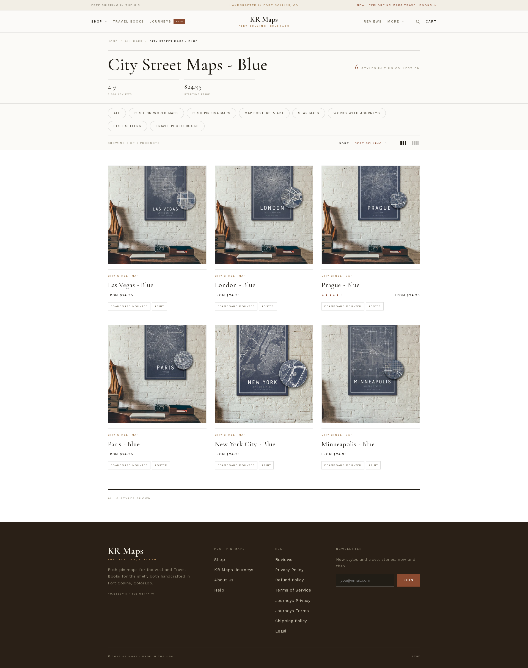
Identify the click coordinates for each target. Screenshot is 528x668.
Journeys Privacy (292, 600)
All (117, 113)
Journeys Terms (292, 611)
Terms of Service (293, 590)
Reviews (373, 21)
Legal (281, 631)
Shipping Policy (291, 621)
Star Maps (308, 113)
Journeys (166, 21)
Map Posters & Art (264, 113)
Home (113, 41)
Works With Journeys (357, 113)
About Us (224, 580)
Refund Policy (289, 580)
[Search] (418, 21)
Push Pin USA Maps (211, 113)
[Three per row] (403, 143)
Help (219, 590)
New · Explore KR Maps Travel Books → (397, 5)
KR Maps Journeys (234, 570)
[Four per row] (415, 143)
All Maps (133, 41)
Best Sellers (127, 126)
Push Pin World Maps (156, 113)
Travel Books (128, 21)
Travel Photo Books (177, 126)
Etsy (416, 656)
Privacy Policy (289, 570)
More (393, 21)
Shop (96, 21)
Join (409, 580)
